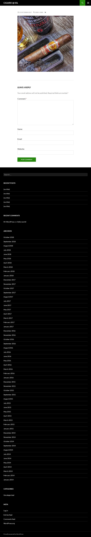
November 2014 (10, 437)
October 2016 (9, 339)
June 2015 (7, 407)
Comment (22, 99)
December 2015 (9, 382)
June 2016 (7, 356)
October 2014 (9, 441)
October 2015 (9, 390)
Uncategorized (9, 495)
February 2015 (9, 424)
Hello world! (21, 222)
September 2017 (10, 293)
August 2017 (8, 297)
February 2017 (9, 322)
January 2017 (9, 327)
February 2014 (9, 475)
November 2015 (10, 386)
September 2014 (10, 446)
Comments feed (9, 519)
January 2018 (9, 276)
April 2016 (7, 365)
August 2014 (8, 450)
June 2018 (7, 254)
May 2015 (7, 412)
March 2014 (8, 471)
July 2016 (7, 352)
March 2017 (8, 318)
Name (19, 129)
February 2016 (9, 373)
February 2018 (9, 271)
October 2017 (9, 288)
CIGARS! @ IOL (11, 3)
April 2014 (7, 467)
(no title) (7, 189)
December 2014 (9, 433)
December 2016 (9, 331)
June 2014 (7, 458)
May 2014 (7, 463)
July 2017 (7, 301)
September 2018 (10, 242)
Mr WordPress (9, 222)
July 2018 (7, 250)
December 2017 (9, 280)
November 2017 (10, 284)
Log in (6, 511)
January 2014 (9, 480)
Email (19, 139)
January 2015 (9, 429)
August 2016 (8, 348)
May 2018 (7, 259)
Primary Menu (88, 3)
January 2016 (9, 378)
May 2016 (7, 361)
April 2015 (7, 416)
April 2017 (7, 314)
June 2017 (7, 305)
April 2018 (7, 263)
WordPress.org (9, 523)
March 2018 (8, 267)
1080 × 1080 (39, 12)
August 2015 (8, 399)
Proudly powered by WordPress (13, 534)
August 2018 (8, 246)
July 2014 (7, 454)
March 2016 (8, 369)
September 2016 (10, 344)
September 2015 (10, 395)
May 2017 (7, 310)
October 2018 (9, 237)
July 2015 (7, 403)
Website (20, 149)
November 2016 (10, 335)
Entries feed (8, 515)
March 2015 (8, 420)
